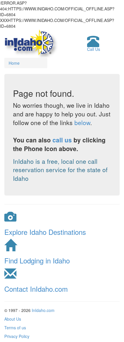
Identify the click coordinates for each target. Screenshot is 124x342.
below (82, 122)
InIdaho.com (43, 310)
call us (62, 139)
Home (14, 63)
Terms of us (15, 327)
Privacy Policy (16, 336)
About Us (12, 319)
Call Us (93, 49)
